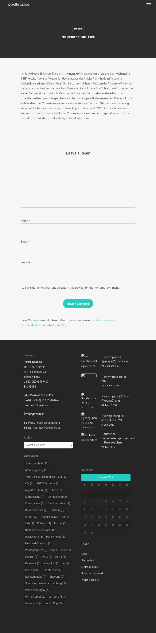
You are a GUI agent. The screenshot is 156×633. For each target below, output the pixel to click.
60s (29, 483)
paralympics (56, 536)
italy (29, 523)
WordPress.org (90, 579)
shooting (56, 576)
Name (25, 220)
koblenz (44, 523)
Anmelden (87, 560)
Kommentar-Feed (92, 573)
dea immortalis (59, 503)
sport (30, 583)
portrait (31, 556)
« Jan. (86, 543)
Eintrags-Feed (89, 566)
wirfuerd (57, 596)
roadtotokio (52, 570)
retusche (33, 563)
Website (26, 262)
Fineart (31, 516)
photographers (36, 550)
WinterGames (35, 596)
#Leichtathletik (36, 463)
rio (67, 563)
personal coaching (38, 543)
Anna (43, 490)
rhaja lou (52, 563)
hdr (65, 516)
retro (46, 556)
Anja (55, 483)
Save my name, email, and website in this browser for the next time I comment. (72, 287)
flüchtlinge (49, 516)
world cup (54, 603)
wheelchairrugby (37, 590)
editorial (57, 510)
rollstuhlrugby (35, 576)
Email (25, 241)
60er (63, 476)
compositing (34, 496)
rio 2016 (32, 570)
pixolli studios (60, 550)
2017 (42, 483)
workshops (33, 603)
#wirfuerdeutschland (40, 476)
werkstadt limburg (52, 583)
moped (60, 523)
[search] (141, 4)
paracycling (34, 536)
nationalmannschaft (39, 530)
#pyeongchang (36, 470)
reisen (78, 28)
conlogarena (35, 503)
